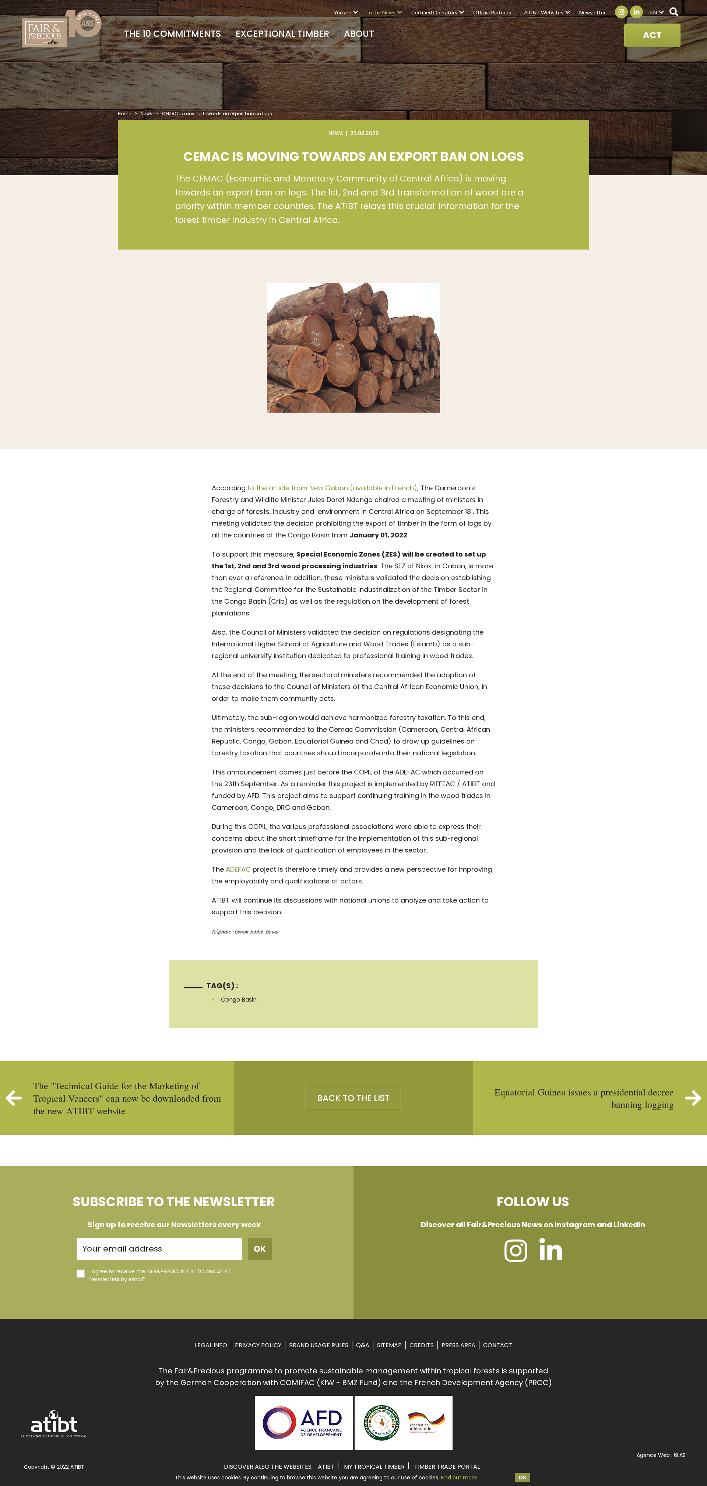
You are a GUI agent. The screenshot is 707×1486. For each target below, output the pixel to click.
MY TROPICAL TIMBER (374, 1466)
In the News (381, 12)
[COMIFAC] (404, 1447)
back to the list (353, 1098)
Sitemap (389, 1345)
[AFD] (304, 1447)
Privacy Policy (258, 1345)
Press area (458, 1345)
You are (342, 12)
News (146, 113)
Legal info (211, 1345)
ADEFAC (238, 869)
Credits (421, 1345)
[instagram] (515, 1258)
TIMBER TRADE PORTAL (447, 1466)
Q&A (362, 1345)
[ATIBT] (54, 1436)
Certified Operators (434, 12)
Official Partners (492, 12)
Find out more (459, 1477)
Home (124, 113)
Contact (497, 1345)
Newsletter (592, 12)
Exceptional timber (282, 34)
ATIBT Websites (543, 12)
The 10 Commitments (172, 34)
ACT (652, 35)
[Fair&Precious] (62, 28)
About (359, 34)
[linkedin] (550, 1258)
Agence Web (653, 1455)
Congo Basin (239, 999)
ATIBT (326, 1466)
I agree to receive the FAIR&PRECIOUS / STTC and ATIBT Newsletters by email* (160, 1275)
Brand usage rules (318, 1345)
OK (522, 1477)
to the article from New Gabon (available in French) (332, 488)
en (653, 12)
